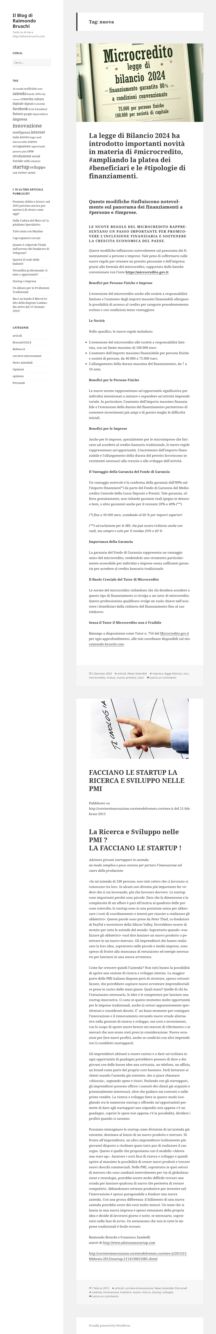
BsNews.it (19, 349)
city (44, 94)
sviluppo (38, 167)
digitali (28, 104)
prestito (131, 677)
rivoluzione (22, 156)
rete (30, 151)
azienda (19, 93)
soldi (27, 161)
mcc (186, 673)
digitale (18, 103)
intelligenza (21, 132)
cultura (39, 99)
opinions (18, 376)
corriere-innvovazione (27, 356)
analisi (19, 88)
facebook (20, 108)
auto (40, 88)
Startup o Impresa (24, 281)
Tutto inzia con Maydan (28, 231)
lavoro (24, 137)
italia (16, 137)
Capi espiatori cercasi (26, 238)
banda (30, 94)
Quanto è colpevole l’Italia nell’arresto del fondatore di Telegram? (31, 249)
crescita (27, 99)
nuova (121, 677)
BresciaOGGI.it (22, 342)
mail (38, 137)
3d (14, 88)
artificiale (30, 89)
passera (17, 151)
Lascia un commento (163, 677)
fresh (31, 109)
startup (21, 166)
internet (38, 132)
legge (33, 137)
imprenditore (40, 114)
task (15, 172)
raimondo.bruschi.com (106, 644)
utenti (31, 172)
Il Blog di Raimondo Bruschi (24, 20)
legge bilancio (173, 673)
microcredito (20, 141)
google (28, 114)
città (38, 94)
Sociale (18, 161)
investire (125, 1292)
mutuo (111, 677)
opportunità (38, 146)
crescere (16, 99)
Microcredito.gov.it (174, 633)
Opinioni (18, 369)
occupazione (22, 146)
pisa (24, 151)
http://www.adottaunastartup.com (129, 1242)
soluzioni (35, 161)
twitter (22, 172)
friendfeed (41, 109)
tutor (141, 677)
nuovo (32, 142)
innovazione (27, 125)
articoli (17, 336)
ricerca (146, 1292)
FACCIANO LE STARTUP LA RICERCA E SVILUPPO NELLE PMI (136, 780)
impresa (20, 119)
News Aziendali (23, 362)
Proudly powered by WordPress (109, 1325)
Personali (19, 383)
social (36, 156)
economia (39, 103)
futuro (18, 113)
